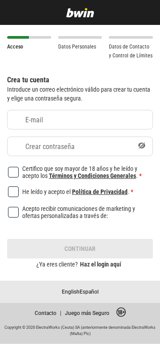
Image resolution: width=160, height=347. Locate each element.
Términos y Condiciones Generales (92, 175)
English (71, 291)
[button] (141, 146)
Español (89, 291)
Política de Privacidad (100, 191)
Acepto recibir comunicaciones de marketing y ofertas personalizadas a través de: (78, 212)
